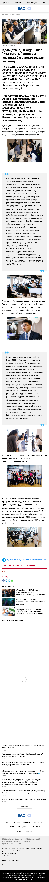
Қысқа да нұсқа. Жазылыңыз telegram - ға (26, 560)
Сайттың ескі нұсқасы (18, 827)
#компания (6, 565)
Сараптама (18, 3)
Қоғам (19, 831)
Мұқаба (5, 15)
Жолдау (29, 831)
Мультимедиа (32, 3)
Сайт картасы (7, 865)
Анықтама (35, 827)
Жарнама (27, 822)
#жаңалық (31, 565)
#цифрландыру (19, 565)
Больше (24, 806)
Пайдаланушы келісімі (10, 860)
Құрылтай (5, 3)
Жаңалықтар (15, 15)
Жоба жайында (13, 822)
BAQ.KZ (5, 571)
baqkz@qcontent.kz (9, 853)
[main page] (24, 10)
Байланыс (38, 822)
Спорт (44, 3)
